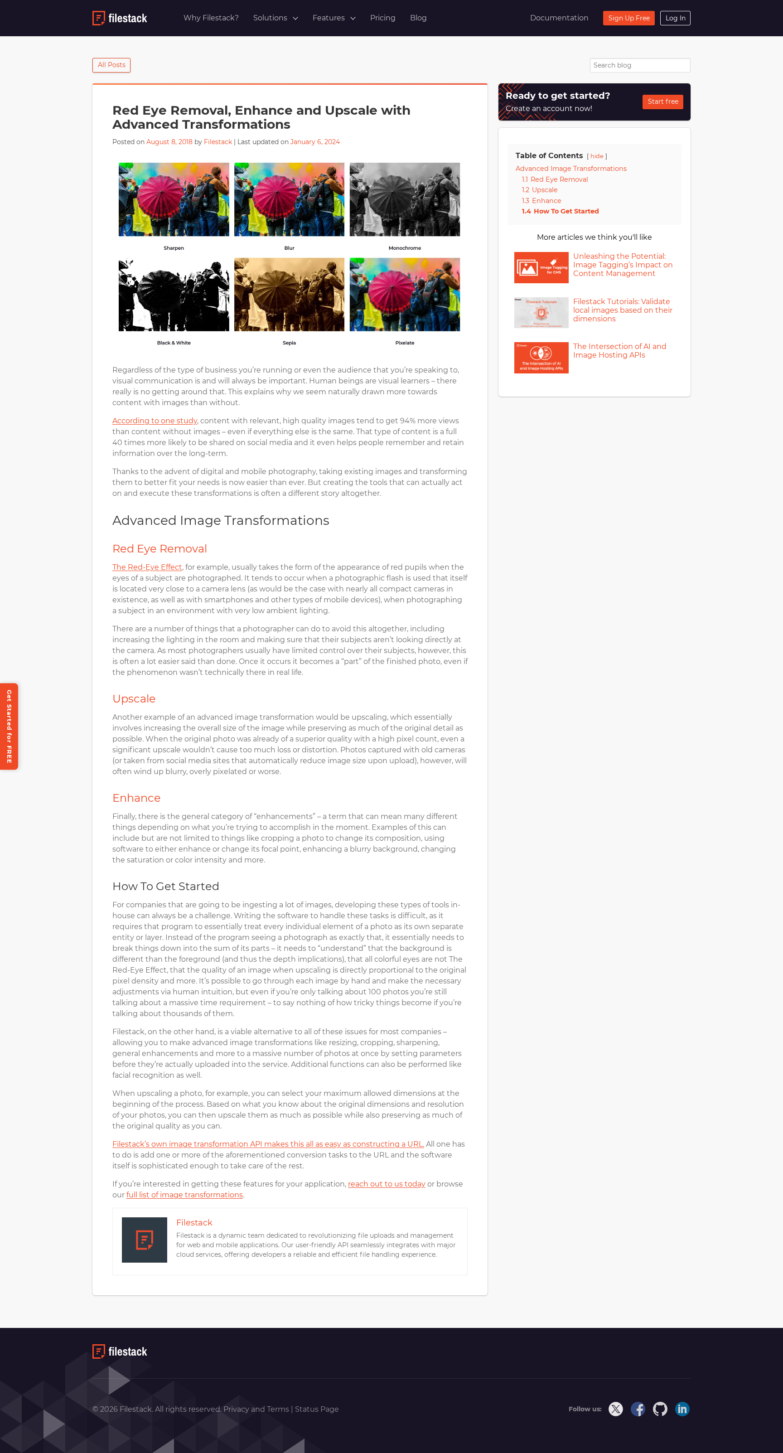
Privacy (237, 1409)
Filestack (218, 142)
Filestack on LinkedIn (683, 1409)
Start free (663, 101)
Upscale (134, 698)
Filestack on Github (660, 1409)
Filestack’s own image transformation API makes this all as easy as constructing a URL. (268, 1144)
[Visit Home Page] (119, 1356)
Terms (279, 1409)
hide (597, 156)
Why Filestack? (211, 18)
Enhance (136, 797)
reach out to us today (386, 1184)
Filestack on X (616, 1409)
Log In (676, 18)
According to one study (154, 421)
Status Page (317, 1409)
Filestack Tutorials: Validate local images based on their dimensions (622, 310)
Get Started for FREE (9, 727)
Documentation (559, 18)
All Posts (112, 65)
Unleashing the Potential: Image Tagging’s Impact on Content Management (623, 265)
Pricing (383, 18)
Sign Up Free (629, 18)
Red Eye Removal (159, 548)
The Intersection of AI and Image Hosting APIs (620, 350)
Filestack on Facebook (638, 1409)
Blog (418, 18)
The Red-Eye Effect (147, 567)
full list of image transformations (184, 1195)
